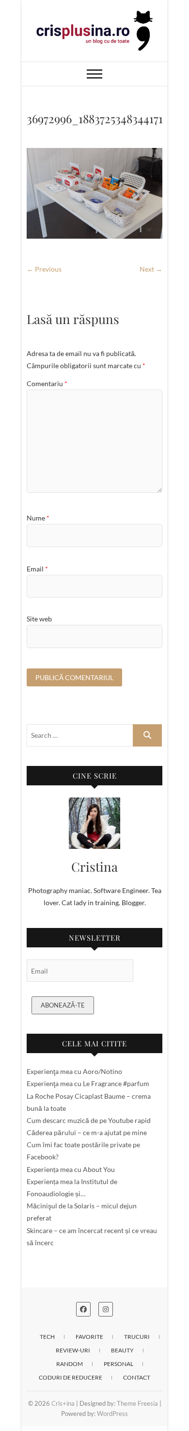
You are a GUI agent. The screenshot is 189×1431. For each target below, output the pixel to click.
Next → (151, 269)
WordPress (112, 1413)
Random (69, 1363)
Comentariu (47, 383)
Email (37, 569)
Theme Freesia (137, 1403)
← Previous (44, 269)
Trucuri (137, 1336)
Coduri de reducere (70, 1377)
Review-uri (73, 1350)
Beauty (122, 1350)
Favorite (89, 1336)
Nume (38, 518)
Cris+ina (63, 1403)
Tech (47, 1336)
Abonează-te (63, 1005)
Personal (118, 1363)
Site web (39, 619)
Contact (136, 1377)
